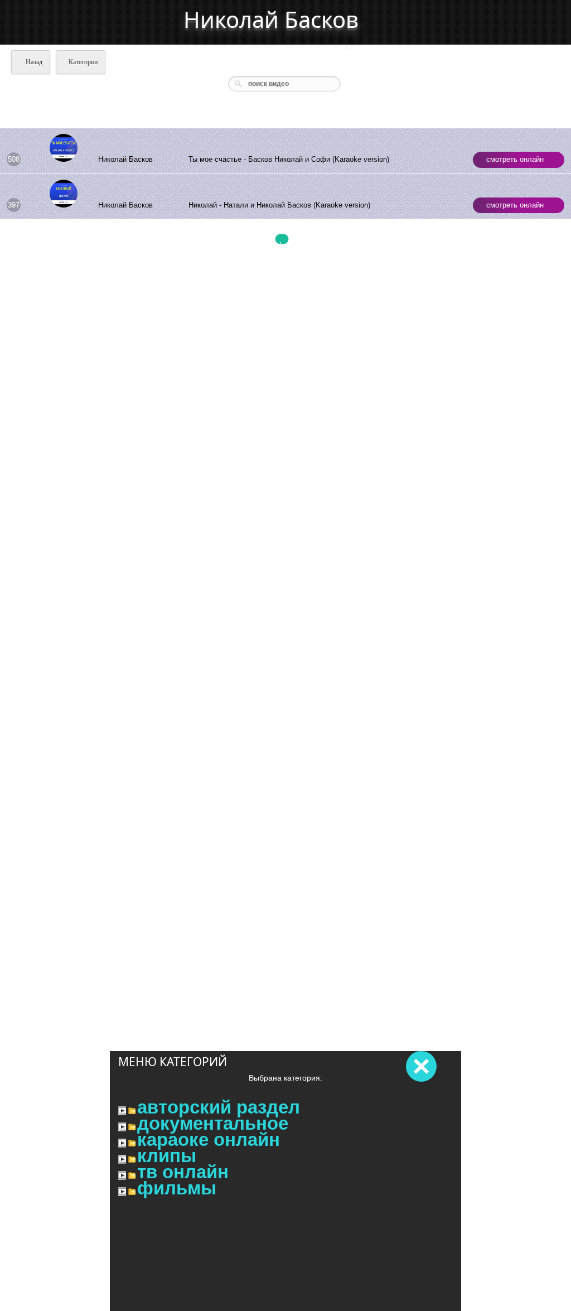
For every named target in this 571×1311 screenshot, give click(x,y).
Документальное (212, 1123)
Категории (83, 62)
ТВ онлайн (183, 1172)
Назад (33, 62)
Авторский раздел (218, 1107)
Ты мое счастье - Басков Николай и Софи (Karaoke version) (288, 159)
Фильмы (176, 1188)
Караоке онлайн (208, 1139)
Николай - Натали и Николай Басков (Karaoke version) (279, 205)
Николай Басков (271, 19)
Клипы (166, 1155)
